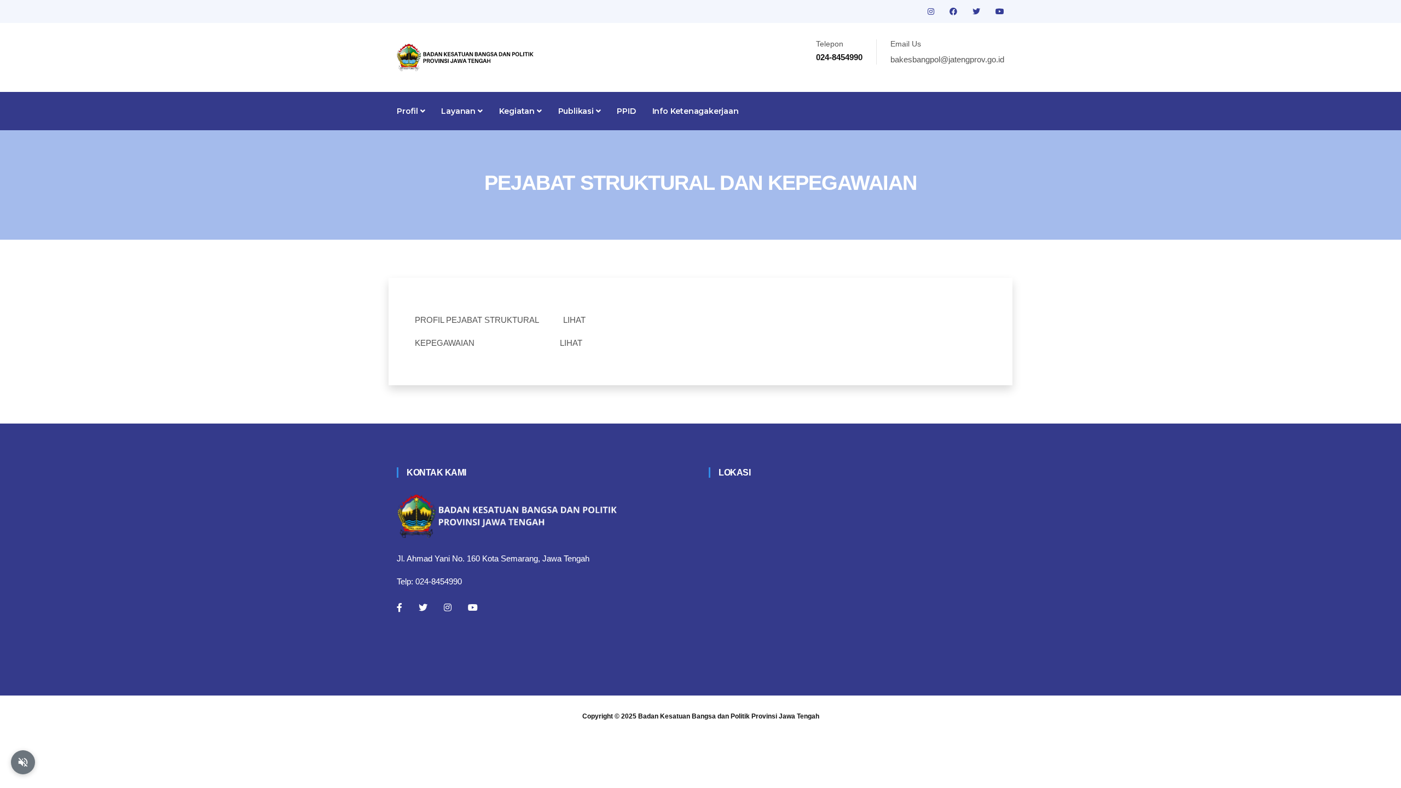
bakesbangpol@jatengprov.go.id (947, 59)
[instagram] (932, 11)
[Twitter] (423, 607)
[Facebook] (399, 607)
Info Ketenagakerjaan (695, 111)
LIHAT (574, 320)
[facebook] (954, 11)
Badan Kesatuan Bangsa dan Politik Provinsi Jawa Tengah (728, 716)
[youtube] (1000, 11)
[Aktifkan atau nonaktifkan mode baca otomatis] (23, 762)
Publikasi (577, 111)
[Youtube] (473, 607)
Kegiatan (518, 111)
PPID (626, 111)
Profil (408, 111)
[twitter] (977, 11)
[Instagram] (448, 607)
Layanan (459, 111)
